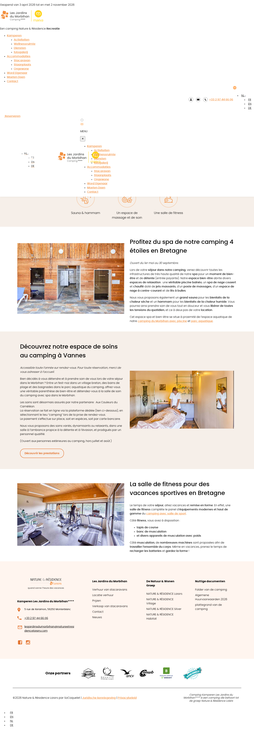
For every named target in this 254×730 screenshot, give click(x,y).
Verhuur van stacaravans (109, 589)
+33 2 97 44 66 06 (221, 99)
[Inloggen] (191, 99)
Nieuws (97, 617)
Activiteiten (21, 39)
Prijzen (96, 600)
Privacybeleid (127, 697)
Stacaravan (22, 60)
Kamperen (14, 35)
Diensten (20, 48)
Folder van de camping (211, 589)
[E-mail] (198, 99)
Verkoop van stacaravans (110, 606)
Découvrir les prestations (42, 453)
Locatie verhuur (103, 595)
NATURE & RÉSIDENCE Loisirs (164, 593)
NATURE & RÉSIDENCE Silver (163, 609)
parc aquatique (202, 321)
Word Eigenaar (17, 73)
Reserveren (12, 116)
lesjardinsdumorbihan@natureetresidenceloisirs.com (49, 628)
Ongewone (21, 68)
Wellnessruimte (24, 44)
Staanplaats (22, 64)
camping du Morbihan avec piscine (162, 321)
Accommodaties (18, 56)
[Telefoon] (205, 99)
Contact (12, 81)
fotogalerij (21, 52)
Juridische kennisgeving (99, 697)
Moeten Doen (16, 77)
